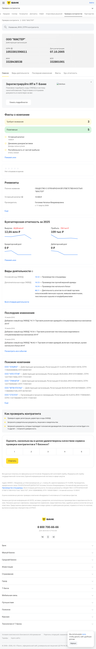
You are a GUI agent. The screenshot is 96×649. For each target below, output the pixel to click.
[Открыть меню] (3, 2)
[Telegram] (54, 537)
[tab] (5, 73)
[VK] (42, 537)
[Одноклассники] (48, 537)
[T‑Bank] (13, 3)
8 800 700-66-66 (48, 527)
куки (84, 634)
